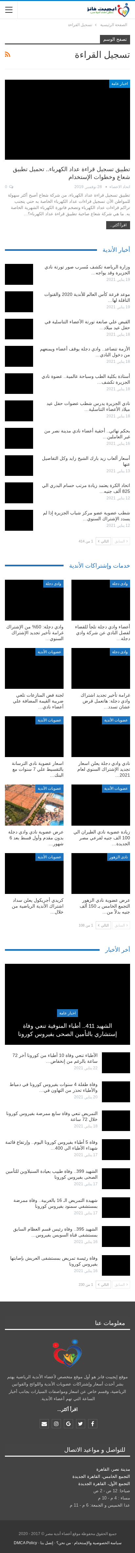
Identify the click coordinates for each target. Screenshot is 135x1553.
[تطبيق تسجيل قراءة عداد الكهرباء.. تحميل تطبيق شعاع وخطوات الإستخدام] (67, 119)
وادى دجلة (120, 583)
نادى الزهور (118, 857)
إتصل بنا (46, 1543)
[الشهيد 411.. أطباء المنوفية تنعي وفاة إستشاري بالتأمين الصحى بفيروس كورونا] (67, 1004)
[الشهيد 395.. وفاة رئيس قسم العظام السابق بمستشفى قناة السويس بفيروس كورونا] (116, 1236)
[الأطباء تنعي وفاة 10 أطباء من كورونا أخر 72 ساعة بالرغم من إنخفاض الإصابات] (116, 1062)
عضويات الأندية (49, 652)
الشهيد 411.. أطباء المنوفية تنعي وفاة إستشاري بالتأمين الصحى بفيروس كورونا (67, 1030)
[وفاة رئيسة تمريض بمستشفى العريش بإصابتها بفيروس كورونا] (116, 1265)
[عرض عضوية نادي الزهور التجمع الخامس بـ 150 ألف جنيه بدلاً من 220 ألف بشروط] (100, 873)
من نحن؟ (63, 1543)
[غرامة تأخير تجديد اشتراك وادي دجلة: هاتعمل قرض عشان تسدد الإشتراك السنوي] (100, 668)
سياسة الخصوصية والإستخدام (98, 1543)
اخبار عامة (119, 83)
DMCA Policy (25, 1543)
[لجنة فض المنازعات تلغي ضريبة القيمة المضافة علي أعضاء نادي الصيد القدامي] (34, 668)
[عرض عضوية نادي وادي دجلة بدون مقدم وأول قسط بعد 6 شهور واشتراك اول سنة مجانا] (34, 805)
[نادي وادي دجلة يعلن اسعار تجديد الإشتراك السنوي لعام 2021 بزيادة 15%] (100, 736)
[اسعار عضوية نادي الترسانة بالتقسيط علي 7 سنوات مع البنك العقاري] (34, 736)
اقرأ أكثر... (118, 225)
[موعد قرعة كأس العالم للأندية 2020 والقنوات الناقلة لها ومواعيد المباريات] (19, 301)
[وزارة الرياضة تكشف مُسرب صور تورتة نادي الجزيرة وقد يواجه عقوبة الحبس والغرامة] (19, 274)
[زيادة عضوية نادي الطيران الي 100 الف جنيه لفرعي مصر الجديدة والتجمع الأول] (100, 805)
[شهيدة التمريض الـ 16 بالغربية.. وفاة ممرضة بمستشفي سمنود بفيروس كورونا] (116, 1207)
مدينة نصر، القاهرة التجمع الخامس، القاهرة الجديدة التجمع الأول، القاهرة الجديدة (101, 1476)
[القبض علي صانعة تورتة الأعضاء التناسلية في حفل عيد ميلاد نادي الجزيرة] (19, 329)
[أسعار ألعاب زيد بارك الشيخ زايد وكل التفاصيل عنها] (19, 465)
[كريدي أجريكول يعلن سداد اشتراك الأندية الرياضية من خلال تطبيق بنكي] (34, 873)
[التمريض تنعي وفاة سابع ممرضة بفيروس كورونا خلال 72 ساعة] (116, 1120)
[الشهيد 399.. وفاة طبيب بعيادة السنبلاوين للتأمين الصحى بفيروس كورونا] (116, 1178)
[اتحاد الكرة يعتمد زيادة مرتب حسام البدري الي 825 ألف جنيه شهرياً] (19, 492)
